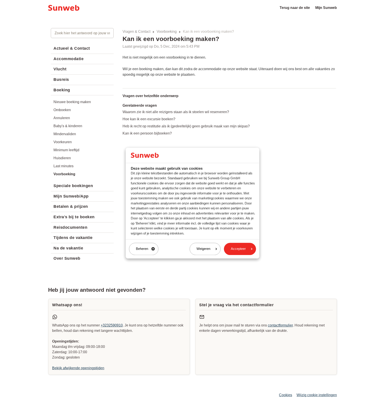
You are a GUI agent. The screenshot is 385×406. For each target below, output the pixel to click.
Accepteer (238, 249)
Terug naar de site (295, 8)
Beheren (142, 249)
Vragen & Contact (136, 31)
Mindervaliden (64, 134)
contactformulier (280, 325)
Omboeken (62, 110)
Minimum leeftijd (66, 150)
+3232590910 (112, 325)
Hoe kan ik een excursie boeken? (149, 119)
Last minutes (63, 166)
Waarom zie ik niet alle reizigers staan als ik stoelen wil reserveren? (176, 112)
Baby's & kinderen (67, 126)
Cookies (285, 395)
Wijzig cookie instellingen (317, 395)
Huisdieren (62, 158)
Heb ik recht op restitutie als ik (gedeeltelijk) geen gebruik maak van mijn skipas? (186, 126)
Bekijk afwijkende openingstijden (78, 368)
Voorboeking (167, 31)
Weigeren (203, 249)
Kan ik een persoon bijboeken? (147, 133)
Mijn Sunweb (326, 8)
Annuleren (61, 118)
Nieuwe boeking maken (72, 102)
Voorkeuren (62, 142)
